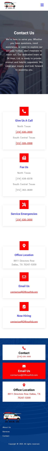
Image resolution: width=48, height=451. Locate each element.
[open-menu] (42, 5)
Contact (24, 353)
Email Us (24, 371)
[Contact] (24, 348)
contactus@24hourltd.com (24, 292)
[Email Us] (24, 366)
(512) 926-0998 (24, 143)
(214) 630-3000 (24, 132)
